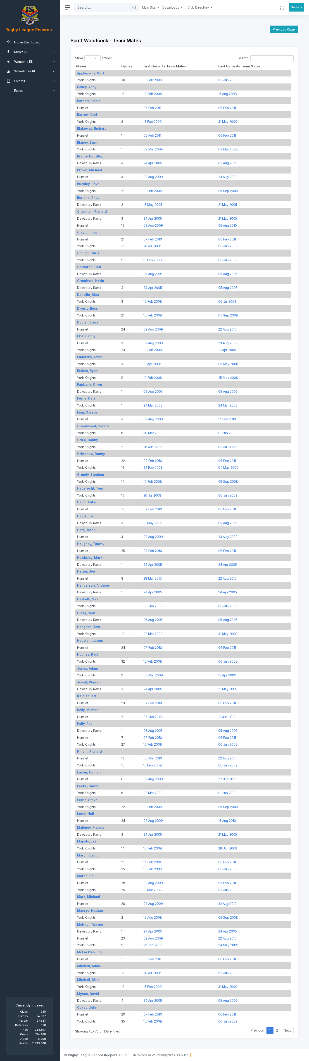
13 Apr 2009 (227, 350)
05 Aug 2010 (227, 225)
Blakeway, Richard (92, 128)
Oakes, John (87, 1007)
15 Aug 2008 (227, 94)
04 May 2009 (228, 467)
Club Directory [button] (199, 7)
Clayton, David (88, 232)
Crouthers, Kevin (90, 281)
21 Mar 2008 (152, 890)
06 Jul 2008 (227, 301)
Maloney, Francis (91, 827)
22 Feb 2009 (152, 945)
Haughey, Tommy (90, 544)
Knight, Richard (89, 751)
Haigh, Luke (86, 502)
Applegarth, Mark (91, 73)
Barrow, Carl (87, 115)
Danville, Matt (88, 295)
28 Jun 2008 (152, 447)
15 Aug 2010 (227, 821)
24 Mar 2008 (153, 405)
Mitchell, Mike (88, 980)
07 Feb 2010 (152, 239)
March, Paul (86, 876)
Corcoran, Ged (89, 267)
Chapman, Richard (92, 211)
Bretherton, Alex (90, 156)
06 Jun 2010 (152, 717)
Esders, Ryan (87, 371)
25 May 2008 (228, 378)
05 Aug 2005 (228, 163)
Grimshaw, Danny (91, 454)
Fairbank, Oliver (89, 384)
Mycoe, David (88, 994)
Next (287, 1030)
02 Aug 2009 (153, 177)
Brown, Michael (89, 170)
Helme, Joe (86, 571)
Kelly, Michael (88, 710)
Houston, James (90, 640)
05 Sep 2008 (228, 191)
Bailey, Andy (86, 87)
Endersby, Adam (89, 357)
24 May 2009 (228, 945)
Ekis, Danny (86, 336)
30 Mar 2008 (153, 433)
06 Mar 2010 (152, 758)
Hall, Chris (85, 516)
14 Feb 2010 (227, 419)
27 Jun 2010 (227, 779)
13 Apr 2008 (152, 364)
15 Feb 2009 (152, 122)
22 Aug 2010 (227, 329)
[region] (30, 530)
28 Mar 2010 (152, 578)
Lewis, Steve (87, 800)
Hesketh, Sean (88, 599)
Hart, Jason (86, 530)
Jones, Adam (87, 668)
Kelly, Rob (85, 724)
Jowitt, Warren (89, 682)
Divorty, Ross (87, 308)
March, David (87, 855)
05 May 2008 (228, 364)
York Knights (86, 80)
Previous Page (284, 29)
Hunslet (82, 108)
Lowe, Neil (85, 814)
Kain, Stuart (86, 696)
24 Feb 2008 (153, 467)
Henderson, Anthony (93, 585)
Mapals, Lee (87, 841)
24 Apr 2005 (152, 163)
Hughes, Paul (87, 654)
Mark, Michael (88, 897)
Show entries (93, 58)
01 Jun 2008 (227, 433)
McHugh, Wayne (90, 924)
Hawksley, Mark (89, 557)
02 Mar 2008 (153, 634)
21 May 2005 (227, 205)
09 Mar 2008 (153, 149)
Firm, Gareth (87, 412)
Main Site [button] (149, 7)
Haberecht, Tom (90, 488)
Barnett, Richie (89, 101)
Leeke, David (87, 786)
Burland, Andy (88, 198)
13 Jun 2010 (226, 717)
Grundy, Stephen (90, 474)
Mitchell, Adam (89, 966)
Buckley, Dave (88, 184)
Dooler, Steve (88, 322)
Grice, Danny (87, 440)
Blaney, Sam (87, 142)
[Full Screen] (282, 7)
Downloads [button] (171, 7)
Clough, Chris (88, 253)
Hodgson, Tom (88, 627)
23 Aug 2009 (228, 177)
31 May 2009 (227, 122)
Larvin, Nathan (89, 772)
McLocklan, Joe (90, 952)
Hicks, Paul (86, 613)
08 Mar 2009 (153, 675)
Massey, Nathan (90, 910)
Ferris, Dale (86, 398)
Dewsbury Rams (88, 163)
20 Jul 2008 (152, 246)
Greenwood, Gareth (93, 426)
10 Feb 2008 (152, 80)
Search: (243, 58)
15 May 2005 (152, 205)
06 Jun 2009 (228, 80)
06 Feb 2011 (152, 108)
